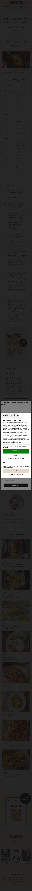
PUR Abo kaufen (16, 471)
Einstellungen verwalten (16, 455)
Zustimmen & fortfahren (16, 451)
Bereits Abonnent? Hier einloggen (16, 474)
